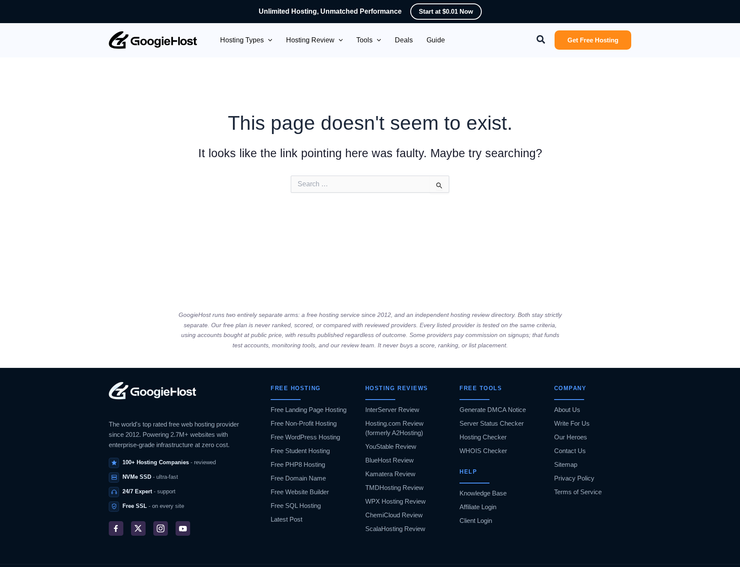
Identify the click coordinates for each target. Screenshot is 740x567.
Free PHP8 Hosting (298, 464)
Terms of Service (578, 491)
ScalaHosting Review (395, 528)
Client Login (476, 520)
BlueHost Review (389, 460)
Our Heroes (570, 437)
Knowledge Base (483, 493)
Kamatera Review (390, 473)
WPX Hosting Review (395, 501)
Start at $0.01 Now (446, 11)
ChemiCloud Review (394, 515)
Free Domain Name (298, 478)
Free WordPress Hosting (305, 437)
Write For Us (572, 423)
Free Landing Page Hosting (308, 409)
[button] (268, 40)
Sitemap (565, 464)
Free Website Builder (300, 491)
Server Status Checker (492, 423)
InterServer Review (392, 409)
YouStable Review (390, 446)
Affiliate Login (478, 506)
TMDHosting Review (394, 487)
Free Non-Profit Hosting (304, 423)
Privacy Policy (574, 478)
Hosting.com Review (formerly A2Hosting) (394, 428)
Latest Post (286, 519)
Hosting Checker (483, 437)
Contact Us (570, 450)
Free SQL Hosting (296, 505)
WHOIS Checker (483, 450)
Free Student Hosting (300, 450)
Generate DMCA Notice (493, 409)
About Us (567, 409)
